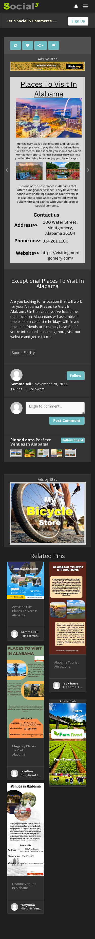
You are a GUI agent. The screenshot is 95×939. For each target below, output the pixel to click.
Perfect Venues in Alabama (30, 442)
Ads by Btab (48, 59)
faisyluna (28, 905)
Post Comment (67, 420)
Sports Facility (23, 352)
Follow (75, 375)
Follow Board (72, 440)
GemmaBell (30, 632)
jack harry (70, 683)
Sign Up (78, 21)
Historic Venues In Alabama (42, 908)
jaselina (27, 771)
